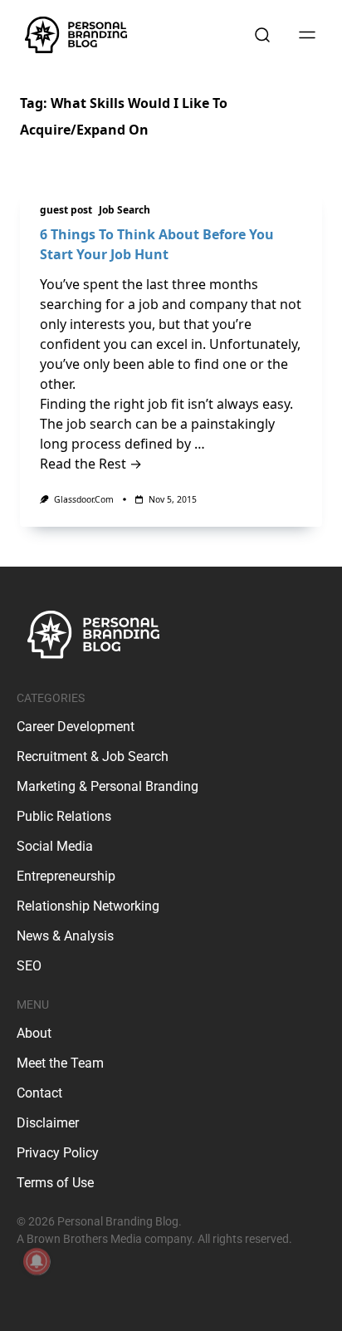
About (34, 1033)
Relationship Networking (88, 906)
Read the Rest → (91, 463)
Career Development (75, 726)
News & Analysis (65, 936)
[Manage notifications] (36, 1261)
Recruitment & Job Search (93, 756)
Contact (39, 1093)
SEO (29, 966)
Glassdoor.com (84, 499)
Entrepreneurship (66, 876)
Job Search (124, 210)
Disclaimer (48, 1123)
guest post (66, 210)
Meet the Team (60, 1063)
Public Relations (64, 816)
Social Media (55, 846)
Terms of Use (55, 1183)
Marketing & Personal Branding (107, 786)
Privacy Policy (58, 1153)
